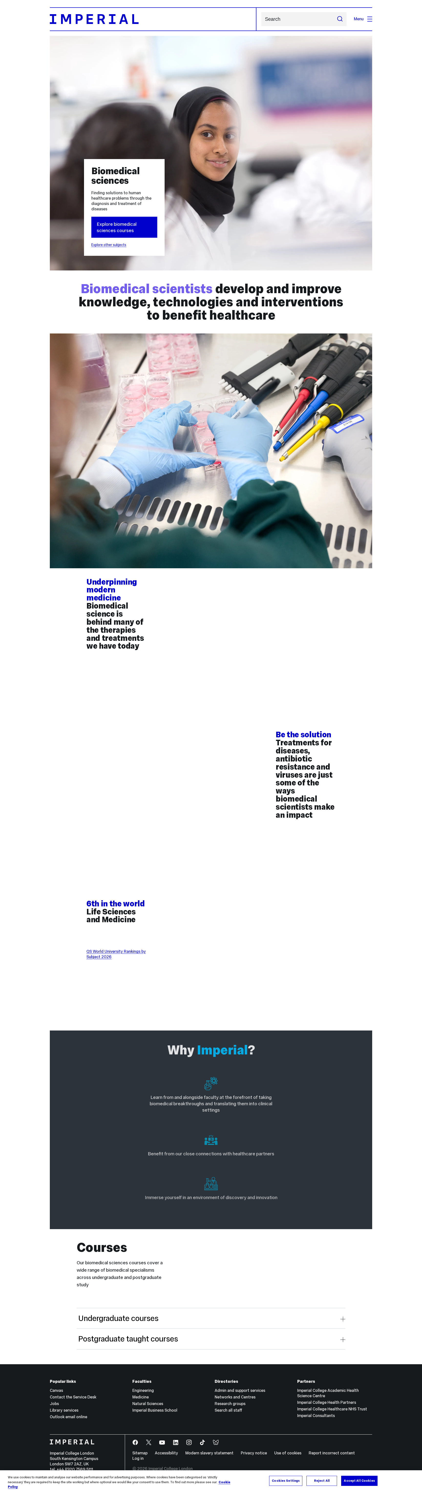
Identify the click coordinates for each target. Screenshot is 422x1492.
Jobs (54, 1403)
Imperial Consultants (316, 1415)
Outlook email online (68, 1416)
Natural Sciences (147, 1403)
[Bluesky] (216, 1442)
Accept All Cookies (359, 1480)
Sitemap (140, 1453)
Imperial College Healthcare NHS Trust (332, 1409)
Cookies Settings (286, 1480)
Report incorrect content (332, 1453)
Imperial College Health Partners (326, 1402)
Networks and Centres (235, 1397)
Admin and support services (240, 1390)
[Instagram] (189, 1442)
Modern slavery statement (209, 1453)
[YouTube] (162, 1442)
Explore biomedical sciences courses (117, 227)
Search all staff (228, 1410)
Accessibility (166, 1453)
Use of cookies (287, 1453)
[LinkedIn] (176, 1442)
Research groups (230, 1403)
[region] (211, 1481)
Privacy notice (254, 1453)
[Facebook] (135, 1442)
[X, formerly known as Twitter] (149, 1442)
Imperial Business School (154, 1410)
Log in (138, 1458)
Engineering (143, 1390)
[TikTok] (203, 1442)
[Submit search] (340, 19)
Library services (64, 1410)
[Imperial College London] (83, 1442)
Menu (359, 18)
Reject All (322, 1480)
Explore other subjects (108, 245)
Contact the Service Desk (73, 1397)
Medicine (140, 1397)
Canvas (56, 1390)
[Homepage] (153, 19)
